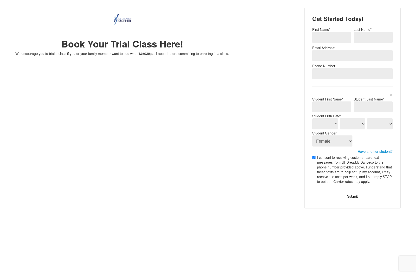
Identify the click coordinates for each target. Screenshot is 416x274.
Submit (352, 196)
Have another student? (375, 151)
